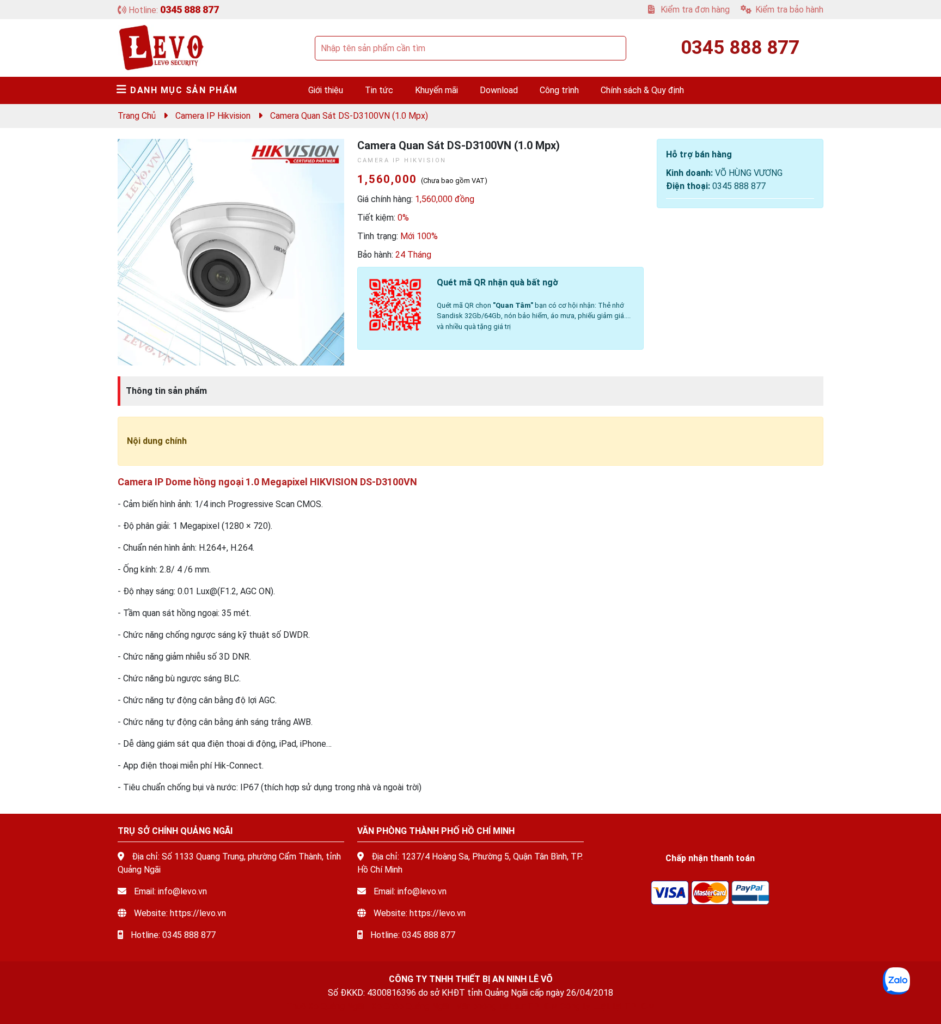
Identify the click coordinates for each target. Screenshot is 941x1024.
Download (499, 90)
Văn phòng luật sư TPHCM (507, 1006)
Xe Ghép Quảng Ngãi (410, 1006)
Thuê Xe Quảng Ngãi (325, 1006)
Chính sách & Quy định (642, 90)
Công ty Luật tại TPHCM (607, 1006)
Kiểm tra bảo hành (789, 9)
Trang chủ (137, 116)
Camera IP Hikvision (212, 116)
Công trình (559, 90)
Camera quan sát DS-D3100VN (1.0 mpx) (349, 116)
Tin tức (379, 90)
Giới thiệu (325, 90)
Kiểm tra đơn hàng (694, 9)
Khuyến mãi (436, 90)
